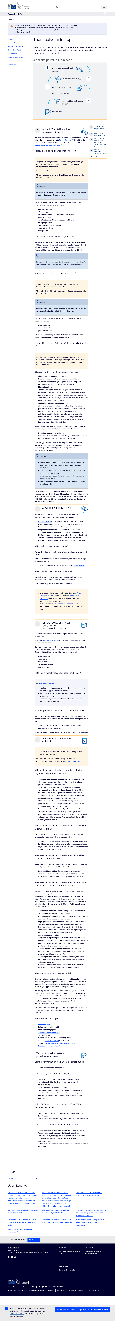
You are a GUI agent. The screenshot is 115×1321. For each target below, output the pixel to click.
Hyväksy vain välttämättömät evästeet (93, 1310)
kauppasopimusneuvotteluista (49, 1046)
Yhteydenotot (58, 1286)
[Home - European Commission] (21, 1281)
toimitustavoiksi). (65, 140)
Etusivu (10, 19)
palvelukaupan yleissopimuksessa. (47, 145)
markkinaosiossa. (74, 761)
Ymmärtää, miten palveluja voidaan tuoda (99, 128)
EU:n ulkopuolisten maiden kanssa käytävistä (60, 1043)
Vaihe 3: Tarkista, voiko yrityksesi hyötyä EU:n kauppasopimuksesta (100, 142)
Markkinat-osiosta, (50, 640)
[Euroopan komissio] (22, 5)
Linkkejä (12, 1179)
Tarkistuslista (93, 157)
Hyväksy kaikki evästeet (65, 1310)
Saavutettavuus (93, 1290)
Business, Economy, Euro (67, 1270)
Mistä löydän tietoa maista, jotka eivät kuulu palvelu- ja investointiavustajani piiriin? (22, 1222)
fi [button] (59, 7)
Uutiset (37, 1179)
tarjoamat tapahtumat (63, 604)
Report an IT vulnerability (17, 1290)
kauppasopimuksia (52, 1040)
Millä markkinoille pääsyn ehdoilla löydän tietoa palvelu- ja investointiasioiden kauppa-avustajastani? (91, 1212)
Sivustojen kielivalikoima (36, 1290)
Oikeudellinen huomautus (76, 1290)
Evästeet (51, 1290)
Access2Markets (13, 1247)
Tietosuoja (60, 1290)
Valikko (105, 14)
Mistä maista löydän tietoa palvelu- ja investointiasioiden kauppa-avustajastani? (90, 1222)
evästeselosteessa (17, 1313)
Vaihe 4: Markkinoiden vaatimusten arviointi (100, 151)
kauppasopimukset (47, 684)
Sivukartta (88, 1257)
